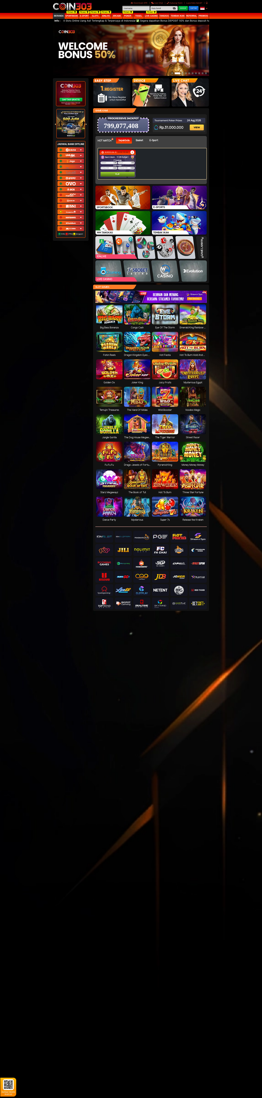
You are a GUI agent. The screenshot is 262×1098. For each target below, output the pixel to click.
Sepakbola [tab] (123, 140)
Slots (95, 16)
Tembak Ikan (177, 16)
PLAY (105, 174)
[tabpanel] (153, 164)
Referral (191, 16)
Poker (127, 16)
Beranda (59, 16)
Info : (57, 20)
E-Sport (84, 16)
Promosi (203, 16)
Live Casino (151, 16)
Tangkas (164, 16)
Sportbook (71, 16)
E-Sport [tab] (153, 140)
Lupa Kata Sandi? (194, 3)
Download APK (140, 3)
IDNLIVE (106, 16)
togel (138, 16)
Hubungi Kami (176, 3)
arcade (117, 16)
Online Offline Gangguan (71, 234)
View (197, 124)
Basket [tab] (139, 140)
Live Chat (158, 3)
